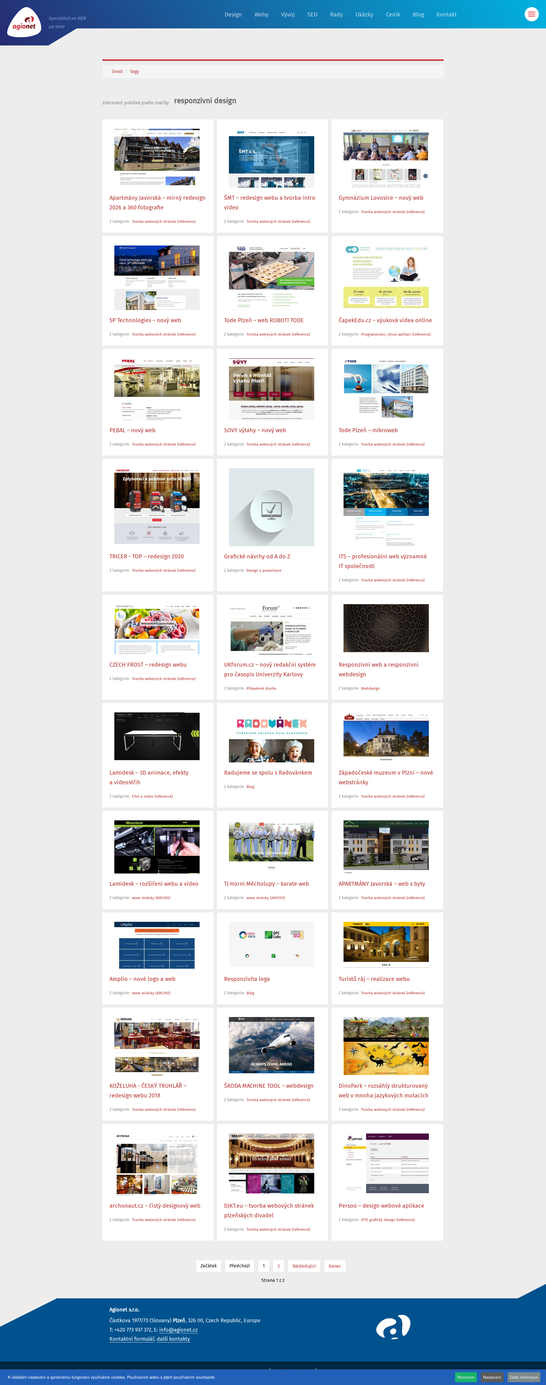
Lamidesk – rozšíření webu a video (153, 884)
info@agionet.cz (178, 1330)
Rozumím (466, 1377)
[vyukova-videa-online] (386, 277)
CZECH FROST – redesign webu (148, 665)
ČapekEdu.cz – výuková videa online (385, 320)
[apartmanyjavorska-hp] (386, 859)
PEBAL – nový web (132, 430)
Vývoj (288, 15)
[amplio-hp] (156, 952)
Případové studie (261, 689)
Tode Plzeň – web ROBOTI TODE (264, 320)
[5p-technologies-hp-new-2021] (156, 281)
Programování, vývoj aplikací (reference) (396, 334)
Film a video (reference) (152, 796)
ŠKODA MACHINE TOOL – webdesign (269, 1086)
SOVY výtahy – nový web (255, 430)
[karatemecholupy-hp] (271, 845)
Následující (304, 1266)
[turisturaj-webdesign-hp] (386, 963)
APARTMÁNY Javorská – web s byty (382, 884)
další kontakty (173, 1339)
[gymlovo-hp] (386, 168)
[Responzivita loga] (271, 944)
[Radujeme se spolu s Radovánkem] (271, 743)
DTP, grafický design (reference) (388, 1220)
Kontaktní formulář (131, 1339)
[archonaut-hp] (156, 1165)
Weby (261, 15)
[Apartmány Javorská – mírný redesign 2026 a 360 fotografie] (156, 157)
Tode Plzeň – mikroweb (368, 430)
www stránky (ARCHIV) (151, 898)
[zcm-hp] (386, 745)
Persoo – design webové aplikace (381, 1206)
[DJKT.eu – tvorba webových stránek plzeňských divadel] (271, 1163)
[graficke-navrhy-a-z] (271, 511)
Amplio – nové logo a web (142, 979)
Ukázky (364, 15)
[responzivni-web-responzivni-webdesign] (386, 628)
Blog (418, 15)
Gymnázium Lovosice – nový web (381, 198)
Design (233, 15)
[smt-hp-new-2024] (271, 163)
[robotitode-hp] (271, 289)
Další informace (524, 1377)
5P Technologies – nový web (145, 320)
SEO (312, 15)
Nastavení (492, 1377)
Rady (336, 15)
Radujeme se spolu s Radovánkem (268, 773)
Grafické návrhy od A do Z (257, 557)
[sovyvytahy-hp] (271, 390)
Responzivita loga (247, 979)
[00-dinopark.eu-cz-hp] (386, 1046)
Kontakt (447, 15)
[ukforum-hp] (271, 646)
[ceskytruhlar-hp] (156, 1061)
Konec (335, 1266)
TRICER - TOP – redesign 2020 (146, 557)
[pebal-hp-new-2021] (156, 390)
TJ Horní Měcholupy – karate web (266, 884)
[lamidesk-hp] (156, 736)
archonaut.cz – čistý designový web (154, 1206)
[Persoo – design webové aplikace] (386, 1163)
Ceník (393, 15)
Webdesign (370, 689)
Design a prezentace (264, 571)
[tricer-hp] (156, 506)
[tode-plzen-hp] (386, 388)
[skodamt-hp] (271, 1045)
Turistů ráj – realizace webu (374, 979)
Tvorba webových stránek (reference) (163, 222)
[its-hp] (386, 507)
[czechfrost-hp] (156, 637)
